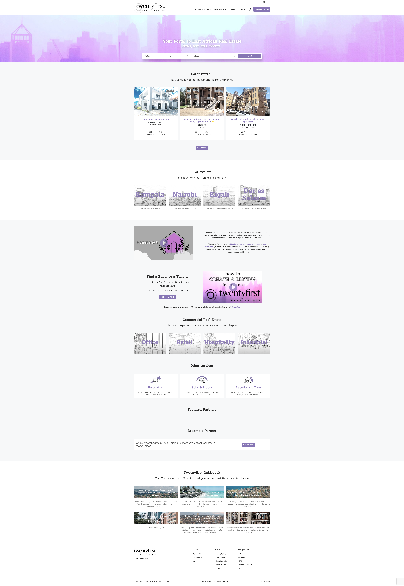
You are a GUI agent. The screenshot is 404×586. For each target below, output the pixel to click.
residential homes (235, 244)
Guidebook (219, 9)
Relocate (219, 568)
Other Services (236, 9)
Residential (197, 554)
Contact (242, 557)
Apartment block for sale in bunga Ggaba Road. (248, 120)
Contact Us (248, 445)
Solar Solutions (221, 565)
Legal (241, 568)
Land (194, 561)
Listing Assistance (222, 554)
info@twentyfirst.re (141, 558)
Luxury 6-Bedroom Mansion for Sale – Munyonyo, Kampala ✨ (202, 120)
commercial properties (251, 244)
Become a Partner (245, 565)
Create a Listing (262, 9)
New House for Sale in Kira (156, 119)
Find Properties (202, 9)
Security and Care (222, 561)
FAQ (240, 561)
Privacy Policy (206, 581)
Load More (202, 148)
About (241, 554)
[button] (167, 243)
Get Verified (220, 557)
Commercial (197, 557)
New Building (170, 90)
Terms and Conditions (220, 581)
